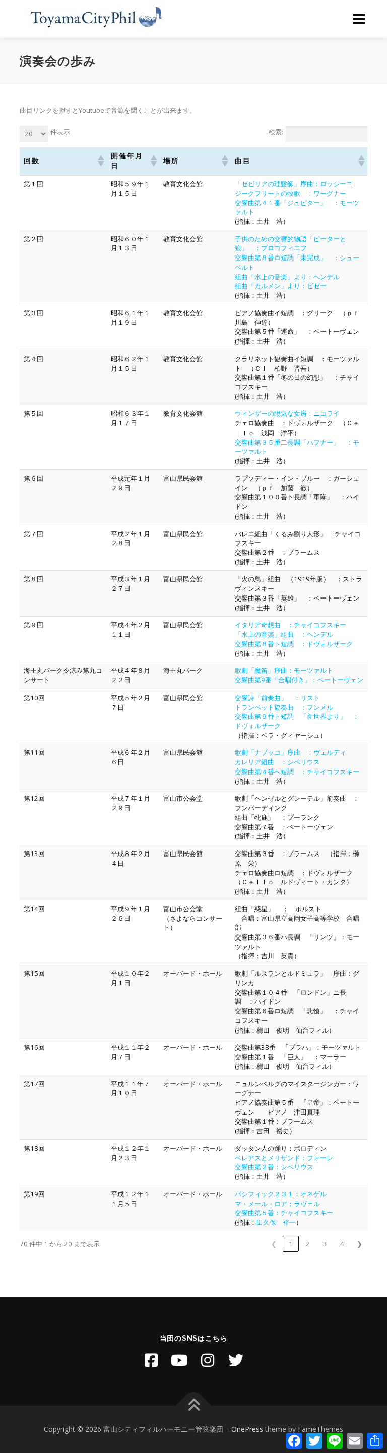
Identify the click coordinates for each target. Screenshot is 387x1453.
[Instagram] (207, 1360)
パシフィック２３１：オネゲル (281, 1194)
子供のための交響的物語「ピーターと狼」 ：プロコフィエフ (290, 243)
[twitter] (235, 1360)
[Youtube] (179, 1360)
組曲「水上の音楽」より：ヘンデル (287, 276)
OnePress (247, 1429)
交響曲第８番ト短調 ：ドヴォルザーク (294, 643)
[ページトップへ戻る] (194, 1405)
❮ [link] (274, 1243)
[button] (100, 161)
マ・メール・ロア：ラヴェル (277, 1203)
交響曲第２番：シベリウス (274, 1166)
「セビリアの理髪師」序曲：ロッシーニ (294, 183)
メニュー (358, 18)
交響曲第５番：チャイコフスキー (284, 1212)
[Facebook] (151, 1360)
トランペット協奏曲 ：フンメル (284, 707)
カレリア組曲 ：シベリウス (277, 761)
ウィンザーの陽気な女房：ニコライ (287, 413)
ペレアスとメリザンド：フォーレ (284, 1157)
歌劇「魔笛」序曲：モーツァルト (284, 670)
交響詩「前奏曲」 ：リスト (277, 697)
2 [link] (308, 1243)
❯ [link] (359, 1243)
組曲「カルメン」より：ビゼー (281, 285)
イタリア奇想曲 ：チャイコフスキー (290, 624)
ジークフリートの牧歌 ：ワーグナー (290, 193)
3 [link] (325, 1243)
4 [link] (342, 1243)
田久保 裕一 (276, 1222)
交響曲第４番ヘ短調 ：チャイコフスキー (297, 771)
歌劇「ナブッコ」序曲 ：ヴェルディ (290, 752)
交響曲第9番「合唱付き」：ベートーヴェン (299, 680)
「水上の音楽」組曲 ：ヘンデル (284, 634)
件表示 (60, 131)
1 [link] (291, 1243)
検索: (276, 131)
